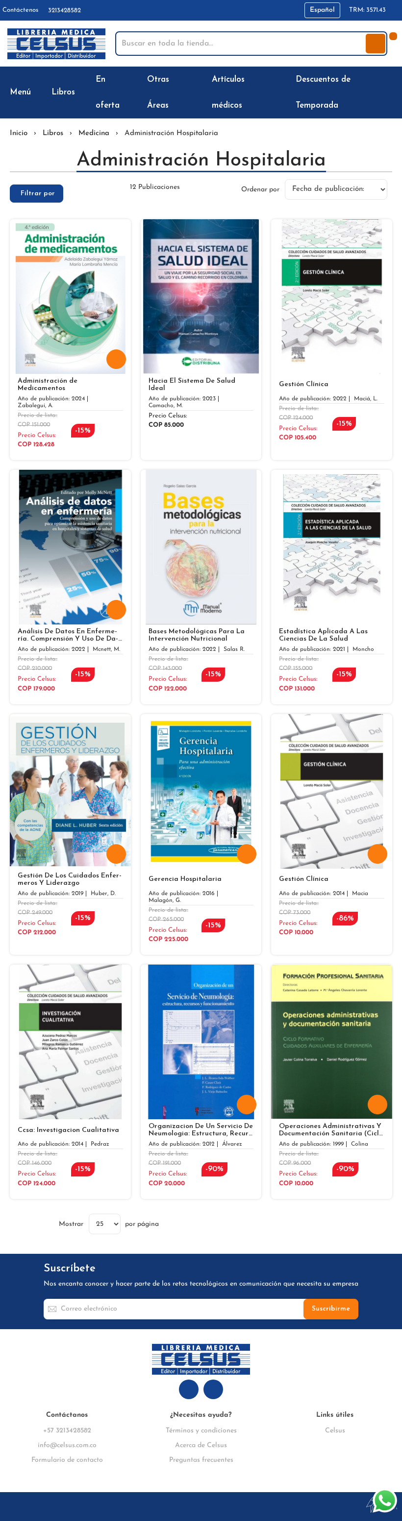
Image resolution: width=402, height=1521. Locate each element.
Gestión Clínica (303, 384)
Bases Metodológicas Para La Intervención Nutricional (197, 635)
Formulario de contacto (67, 1460)
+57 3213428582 (67, 1430)
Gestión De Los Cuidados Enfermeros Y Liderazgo (70, 879)
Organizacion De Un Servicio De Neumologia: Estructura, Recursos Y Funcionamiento (201, 1130)
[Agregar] (116, 359)
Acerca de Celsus (201, 1445)
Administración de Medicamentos (47, 384)
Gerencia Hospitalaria (185, 879)
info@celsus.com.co (67, 1445)
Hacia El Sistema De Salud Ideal (192, 384)
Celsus (335, 1430)
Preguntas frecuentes (201, 1460)
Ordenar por (260, 189)
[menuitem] (22, 92)
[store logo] (56, 43)
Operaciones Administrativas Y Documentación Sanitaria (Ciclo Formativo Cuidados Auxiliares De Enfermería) (331, 1130)
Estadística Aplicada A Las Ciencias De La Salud (323, 635)
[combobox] (241, 43)
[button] (322, 10)
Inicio (18, 133)
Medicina (93, 133)
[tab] (36, 193)
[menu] (201, 92)
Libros (53, 133)
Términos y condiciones (201, 1430)
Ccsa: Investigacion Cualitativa (68, 1130)
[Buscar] (375, 43)
